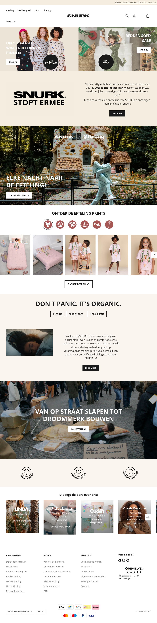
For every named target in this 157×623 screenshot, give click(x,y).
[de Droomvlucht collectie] (48, 224)
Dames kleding (13, 581)
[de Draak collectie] (72, 224)
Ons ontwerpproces (54, 566)
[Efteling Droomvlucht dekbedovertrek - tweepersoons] (48, 255)
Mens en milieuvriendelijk (57, 571)
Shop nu (13, 61)
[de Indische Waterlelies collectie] (84, 224)
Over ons (10, 21)
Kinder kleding (13, 576)
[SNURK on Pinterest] (127, 560)
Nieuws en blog (51, 581)
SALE (36, 10)
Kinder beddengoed (16, 571)
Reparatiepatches (15, 591)
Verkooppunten (51, 586)
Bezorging (86, 566)
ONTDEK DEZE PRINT (78, 284)
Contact (85, 586)
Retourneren (87, 571)
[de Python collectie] (60, 224)
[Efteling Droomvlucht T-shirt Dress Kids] (113, 255)
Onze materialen (52, 576)
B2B (46, 591)
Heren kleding (13, 586)
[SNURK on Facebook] (119, 560)
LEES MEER (90, 367)
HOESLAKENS (97, 314)
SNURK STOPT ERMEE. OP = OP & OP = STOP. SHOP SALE (78, 2)
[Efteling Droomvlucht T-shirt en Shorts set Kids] (80, 255)
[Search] (127, 16)
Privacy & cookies (89, 581)
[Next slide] (154, 255)
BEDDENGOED (76, 314)
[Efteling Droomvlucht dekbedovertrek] (15, 255)
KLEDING (57, 314)
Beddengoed (24, 10)
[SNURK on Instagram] (123, 560)
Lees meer (117, 113)
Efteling (47, 10)
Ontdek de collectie (19, 195)
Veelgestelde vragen (91, 561)
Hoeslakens (12, 566)
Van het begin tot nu (54, 561)
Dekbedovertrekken (16, 561)
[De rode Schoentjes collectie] (97, 224)
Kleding (10, 10)
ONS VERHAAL (78, 429)
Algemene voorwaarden (93, 576)
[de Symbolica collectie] (109, 224)
